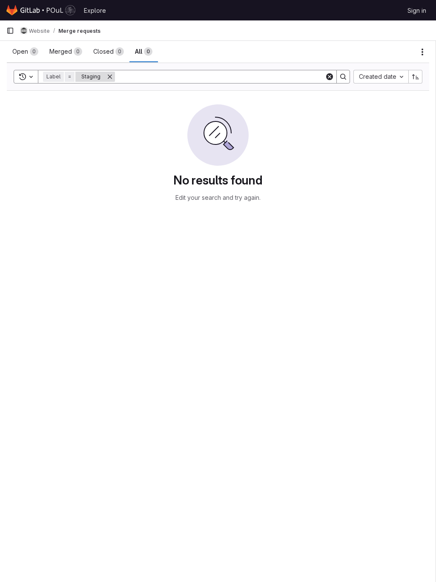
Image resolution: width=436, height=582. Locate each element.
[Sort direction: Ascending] (415, 77)
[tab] (25, 51)
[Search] (343, 77)
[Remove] (110, 77)
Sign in (416, 10)
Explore (95, 10)
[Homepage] (41, 10)
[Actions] (422, 52)
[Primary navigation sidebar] (10, 30)
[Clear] (329, 77)
